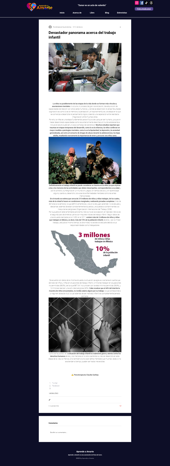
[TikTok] (146, 3)
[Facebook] (142, 3)
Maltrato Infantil (53, 393)
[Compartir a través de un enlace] (49, 400)
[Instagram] (137, 3)
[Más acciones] (120, 27)
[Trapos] (151, 3)
